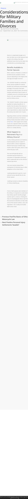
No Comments (23, 31)
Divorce (3, 8)
